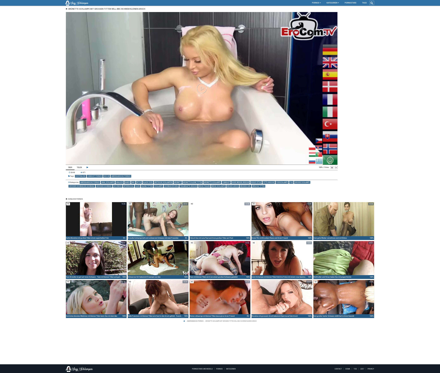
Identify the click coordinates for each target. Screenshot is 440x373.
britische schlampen (163, 182)
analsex (119, 182)
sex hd (106, 176)
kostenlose (81, 176)
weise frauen (204, 186)
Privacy (371, 369)
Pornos (219, 369)
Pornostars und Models (202, 369)
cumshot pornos (94, 176)
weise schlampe (218, 186)
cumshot (226, 182)
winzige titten (259, 186)
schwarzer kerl (171, 186)
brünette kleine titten (192, 182)
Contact (338, 369)
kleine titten (147, 186)
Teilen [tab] (79, 167)
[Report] (87, 167)
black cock (148, 182)
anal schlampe (108, 182)
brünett (177, 182)
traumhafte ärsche (188, 186)
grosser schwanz (104, 186)
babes (127, 182)
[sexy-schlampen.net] (77, 3)
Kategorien (231, 369)
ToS (355, 369)
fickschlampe (282, 182)
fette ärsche (268, 182)
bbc (133, 182)
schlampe (158, 186)
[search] (371, 3)
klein (137, 186)
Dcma (347, 369)
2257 (362, 369)
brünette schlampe (212, 182)
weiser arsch (232, 186)
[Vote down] (336, 167)
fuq (291, 182)
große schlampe (302, 182)
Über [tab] (70, 167)
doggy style (256, 182)
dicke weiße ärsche (240, 182)
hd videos (118, 186)
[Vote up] (332, 167)
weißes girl (245, 186)
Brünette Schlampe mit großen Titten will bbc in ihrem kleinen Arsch (231, 321)
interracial (128, 186)
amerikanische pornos (121, 176)
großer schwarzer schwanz (82, 186)
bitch (139, 182)
